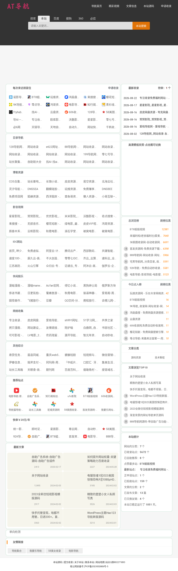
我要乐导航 (36, 550)
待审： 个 (164, 88)
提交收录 (68, 562)
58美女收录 (54, 550)
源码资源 (136, 357)
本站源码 (57, 562)
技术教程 (160, 357)
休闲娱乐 (18, 276)
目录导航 (18, 137)
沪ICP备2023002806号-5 (96, 566)
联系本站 (89, 562)
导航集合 (17, 550)
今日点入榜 (134, 284)
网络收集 (18, 311)
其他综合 (18, 345)
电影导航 (73, 550)
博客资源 (18, 172)
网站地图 (100, 562)
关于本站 (78, 562)
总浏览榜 (133, 220)
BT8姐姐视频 (147, 463)
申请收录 (113, 88)
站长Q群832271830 (115, 562)
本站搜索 (141, 25)
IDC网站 (17, 241)
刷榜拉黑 (165, 220)
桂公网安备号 (77, 566)
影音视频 (18, 207)
